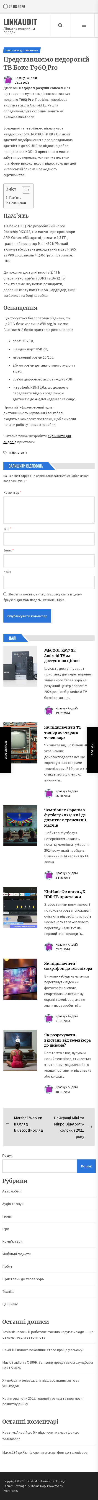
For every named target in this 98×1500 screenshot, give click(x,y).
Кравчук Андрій (26, 78)
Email (8, 550)
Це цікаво (10, 1304)
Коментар (12, 492)
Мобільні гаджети (16, 1254)
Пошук (7, 1155)
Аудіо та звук (12, 1203)
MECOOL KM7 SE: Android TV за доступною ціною (62, 655)
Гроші (7, 1216)
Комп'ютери (12, 1241)
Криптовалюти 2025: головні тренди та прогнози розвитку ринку (42, 1401)
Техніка (8, 1291)
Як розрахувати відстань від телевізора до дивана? (67, 1040)
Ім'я (7, 528)
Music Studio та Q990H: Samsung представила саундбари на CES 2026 (47, 1365)
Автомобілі (11, 1191)
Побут (7, 1266)
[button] (24, 190)
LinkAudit (20, 21)
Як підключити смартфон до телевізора (55, 1452)
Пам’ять (15, 197)
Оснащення (17, 203)
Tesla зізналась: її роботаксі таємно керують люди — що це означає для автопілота (47, 1334)
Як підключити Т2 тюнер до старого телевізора (62, 732)
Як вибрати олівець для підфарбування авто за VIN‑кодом (40, 1383)
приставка (19, 452)
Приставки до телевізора (23, 1279)
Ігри (5, 1228)
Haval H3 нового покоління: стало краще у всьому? (43, 1349)
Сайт (7, 572)
